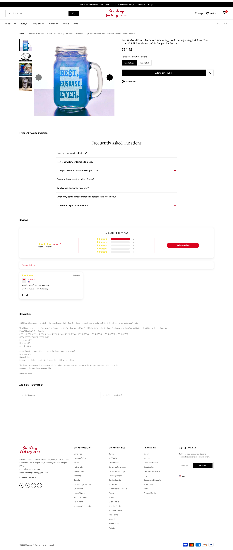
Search (146, 454)
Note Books (113, 515)
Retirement (78, 502)
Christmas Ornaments (117, 467)
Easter (76, 462)
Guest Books (114, 502)
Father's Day (79, 471)
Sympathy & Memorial (82, 506)
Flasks (111, 493)
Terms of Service (150, 493)
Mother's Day (79, 467)
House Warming (80, 493)
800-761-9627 (222, 23)
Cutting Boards (115, 480)
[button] (210, 73)
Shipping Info (149, 467)
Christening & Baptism (82, 484)
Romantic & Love (80, 497)
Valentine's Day (80, 458)
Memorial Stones (115, 510)
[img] (27, 275)
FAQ (145, 475)
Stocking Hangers (116, 475)
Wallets (112, 528)
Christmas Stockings (117, 471)
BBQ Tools (113, 458)
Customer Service (151, 462)
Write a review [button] (183, 245)
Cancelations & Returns (153, 471)
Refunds (147, 488)
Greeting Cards (115, 506)
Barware (112, 454)
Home (21, 33)
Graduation (78, 488)
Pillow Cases (114, 523)
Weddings (78, 475)
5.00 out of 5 (57, 244)
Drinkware (113, 484)
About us (147, 458)
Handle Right (129, 63)
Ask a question (131, 81)
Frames (112, 497)
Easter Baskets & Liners (118, 488)
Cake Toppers (114, 462)
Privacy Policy (149, 484)
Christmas (78, 454)
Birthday (77, 480)
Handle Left (144, 63)
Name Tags (113, 519)
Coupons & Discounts (152, 480)
